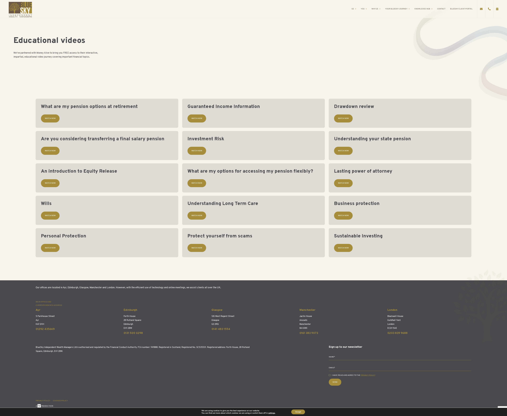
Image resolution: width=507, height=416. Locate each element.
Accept (298, 412)
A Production (44, 406)
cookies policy (60, 401)
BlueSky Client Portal (461, 9)
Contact (441, 9)
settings (271, 413)
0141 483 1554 (221, 329)
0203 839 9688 (397, 333)
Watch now (50, 118)
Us (353, 9)
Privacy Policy (368, 375)
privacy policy (43, 401)
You (363, 9)
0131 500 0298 (133, 333)
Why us (375, 9)
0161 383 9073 (308, 333)
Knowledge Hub (422, 9)
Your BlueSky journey (396, 9)
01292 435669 (45, 329)
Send (335, 382)
